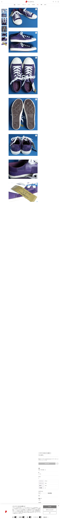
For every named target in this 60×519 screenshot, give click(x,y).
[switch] (23, 517)
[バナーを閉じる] (58, 505)
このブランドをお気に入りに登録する (44, 453)
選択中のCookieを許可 (49, 509)
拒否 (49, 512)
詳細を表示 (45, 517)
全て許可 (49, 506)
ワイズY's (40, 455)
